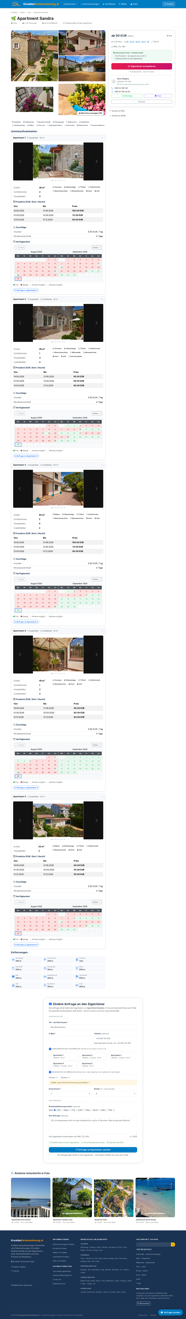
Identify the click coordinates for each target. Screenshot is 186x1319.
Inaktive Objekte (19, 1267)
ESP (80, 1110)
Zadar (83, 1272)
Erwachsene (55, 1089)
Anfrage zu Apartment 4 (27, 787)
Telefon (101, 1034)
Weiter (96, 247)
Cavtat (83, 1292)
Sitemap (153, 1315)
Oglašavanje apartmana (22, 1285)
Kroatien (14, 12)
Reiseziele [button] (71, 4)
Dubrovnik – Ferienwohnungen (148, 1254)
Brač (93, 1281)
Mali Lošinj (103, 1258)
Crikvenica (90, 1258)
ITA (73, 1110)
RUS (95, 1110)
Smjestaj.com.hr (59, 1284)
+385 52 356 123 (121, 88)
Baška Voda (85, 1281)
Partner (16, 1271)
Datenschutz (143, 1315)
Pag (102, 1270)
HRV (103, 1110)
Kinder (104, 1089)
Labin (98, 1247)
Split (129, 1281)
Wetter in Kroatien (60, 1252)
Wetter (124, 4)
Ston (124, 1292)
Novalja (111, 1258)
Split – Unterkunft (143, 1258)
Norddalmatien (88, 1266)
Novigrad (112, 1247)
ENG (66, 1110)
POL (110, 1110)
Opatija (83, 1261)
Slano (119, 1292)
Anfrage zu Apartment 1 (27, 290)
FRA (88, 1110)
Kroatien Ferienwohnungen (24, 1261)
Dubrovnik (86, 1288)
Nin (89, 1270)
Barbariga (84, 1247)
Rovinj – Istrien (142, 1271)
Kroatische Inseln (60, 1248)
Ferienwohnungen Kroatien (63, 1244)
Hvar (103, 1281)
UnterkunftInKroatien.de (62, 1275)
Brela (98, 1281)
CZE (59, 1110)
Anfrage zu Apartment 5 (27, 945)
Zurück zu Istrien (119, 116)
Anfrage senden (172, 1312)
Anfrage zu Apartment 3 (27, 622)
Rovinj (89, 1250)
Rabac (83, 1250)
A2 (148, 42)
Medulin (105, 1247)
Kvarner (85, 1255)
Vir (121, 1270)
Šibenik (108, 1270)
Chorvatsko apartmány (62, 1271)
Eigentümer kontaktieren (143, 66)
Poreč (119, 1247)
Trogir (83, 1284)
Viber (159, 96)
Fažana (92, 1247)
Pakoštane (95, 1270)
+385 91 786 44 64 (122, 92)
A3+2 (132, 42)
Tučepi (89, 1284)
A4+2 (138, 42)
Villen (135, 4)
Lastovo (106, 1292)
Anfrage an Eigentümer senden (94, 1149)
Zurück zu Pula (118, 111)
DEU (51, 1110)
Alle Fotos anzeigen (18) (91, 113)
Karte (143, 102)
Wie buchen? (145, 1303)
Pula (29, 12)
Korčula (98, 1292)
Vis (94, 1284)
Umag (95, 1250)
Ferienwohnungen (91, 4)
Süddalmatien (88, 1277)
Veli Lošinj (95, 1261)
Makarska (110, 1281)
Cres (82, 1258)
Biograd (84, 1270)
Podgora (123, 1281)
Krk (96, 1258)
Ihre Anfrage (58, 1116)
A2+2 (143, 42)
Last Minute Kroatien (61, 1257)
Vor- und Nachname (58, 1022)
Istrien (22, 12)
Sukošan (115, 1270)
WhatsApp (128, 96)
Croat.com (57, 1279)
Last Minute (110, 4)
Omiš (117, 1281)
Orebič (112, 1292)
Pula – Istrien (141, 1275)
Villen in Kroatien (59, 1261)
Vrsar (100, 1250)
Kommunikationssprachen (64, 1106)
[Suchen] (173, 1244)
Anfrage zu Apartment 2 (27, 456)
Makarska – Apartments (145, 1262)
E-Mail (52, 1034)
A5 (127, 42)
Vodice (126, 1270)
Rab (88, 1261)
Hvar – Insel (141, 1267)
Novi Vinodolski (121, 1258)
